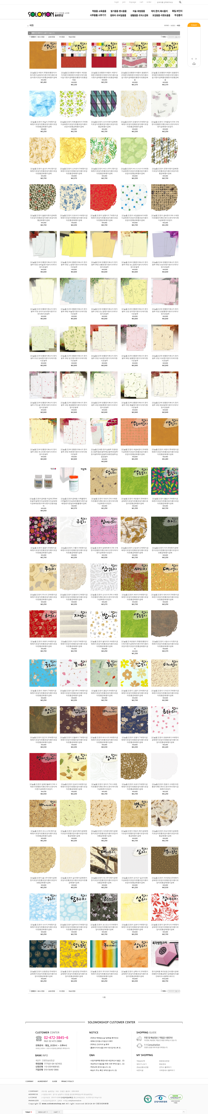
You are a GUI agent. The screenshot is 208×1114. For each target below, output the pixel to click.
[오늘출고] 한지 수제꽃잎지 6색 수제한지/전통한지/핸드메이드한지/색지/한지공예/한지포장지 (165, 124)
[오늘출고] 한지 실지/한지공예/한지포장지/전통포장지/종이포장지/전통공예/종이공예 (74, 880)
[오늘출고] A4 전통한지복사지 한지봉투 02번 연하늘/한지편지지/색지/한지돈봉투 (43, 264)
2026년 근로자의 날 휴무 (99, 1044)
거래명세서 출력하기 (167, 1070)
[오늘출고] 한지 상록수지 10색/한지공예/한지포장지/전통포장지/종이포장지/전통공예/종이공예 (134, 973)
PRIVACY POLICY (67, 1081)
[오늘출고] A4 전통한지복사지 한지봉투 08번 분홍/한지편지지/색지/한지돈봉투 (135, 358)
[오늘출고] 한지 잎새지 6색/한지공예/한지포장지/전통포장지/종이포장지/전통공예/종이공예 (74, 786)
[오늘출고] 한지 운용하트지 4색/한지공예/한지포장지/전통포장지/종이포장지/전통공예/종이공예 (165, 739)
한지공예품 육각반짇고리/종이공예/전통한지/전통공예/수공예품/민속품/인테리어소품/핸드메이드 (165, 973)
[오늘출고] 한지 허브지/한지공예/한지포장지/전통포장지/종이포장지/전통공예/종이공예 (165, 833)
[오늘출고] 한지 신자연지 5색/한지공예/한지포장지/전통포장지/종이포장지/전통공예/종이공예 (74, 171)
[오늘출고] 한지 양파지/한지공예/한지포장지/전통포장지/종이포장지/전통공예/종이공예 (74, 833)
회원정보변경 (164, 1061)
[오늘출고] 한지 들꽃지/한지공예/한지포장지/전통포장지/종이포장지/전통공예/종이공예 (43, 217)
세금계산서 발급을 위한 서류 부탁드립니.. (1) (107, 1064)
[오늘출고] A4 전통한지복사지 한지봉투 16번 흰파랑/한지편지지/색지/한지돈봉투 (165, 405)
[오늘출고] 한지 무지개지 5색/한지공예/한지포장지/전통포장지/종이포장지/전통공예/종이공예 (104, 973)
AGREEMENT (43, 1081)
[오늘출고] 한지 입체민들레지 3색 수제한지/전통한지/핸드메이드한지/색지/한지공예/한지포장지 (43, 786)
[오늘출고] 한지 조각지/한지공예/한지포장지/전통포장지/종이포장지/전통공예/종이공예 (104, 124)
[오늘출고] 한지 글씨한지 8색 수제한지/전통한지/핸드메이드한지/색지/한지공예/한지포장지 (165, 217)
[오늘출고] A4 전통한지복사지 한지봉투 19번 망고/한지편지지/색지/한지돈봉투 (74, 358)
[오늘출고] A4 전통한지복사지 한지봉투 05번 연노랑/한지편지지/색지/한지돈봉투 (135, 264)
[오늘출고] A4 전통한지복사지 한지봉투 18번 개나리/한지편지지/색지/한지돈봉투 (43, 451)
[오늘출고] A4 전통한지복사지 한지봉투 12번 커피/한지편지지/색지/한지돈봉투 (165, 358)
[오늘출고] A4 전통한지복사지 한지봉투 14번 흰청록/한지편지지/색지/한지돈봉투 (104, 405)
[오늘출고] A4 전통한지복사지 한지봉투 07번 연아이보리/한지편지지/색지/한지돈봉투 (43, 311)
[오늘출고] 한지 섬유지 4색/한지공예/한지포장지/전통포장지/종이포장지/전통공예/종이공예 (134, 927)
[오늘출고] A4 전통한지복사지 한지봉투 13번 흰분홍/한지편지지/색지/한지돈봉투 (74, 405)
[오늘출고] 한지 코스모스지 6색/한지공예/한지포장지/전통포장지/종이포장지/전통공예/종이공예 (104, 927)
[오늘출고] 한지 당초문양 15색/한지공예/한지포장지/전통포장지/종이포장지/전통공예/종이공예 (74, 973)
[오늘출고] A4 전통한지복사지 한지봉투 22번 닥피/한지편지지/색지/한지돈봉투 (104, 358)
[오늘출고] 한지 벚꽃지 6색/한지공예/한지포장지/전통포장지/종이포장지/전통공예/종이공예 (43, 550)
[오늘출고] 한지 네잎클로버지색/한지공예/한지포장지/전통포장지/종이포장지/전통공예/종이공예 (134, 217)
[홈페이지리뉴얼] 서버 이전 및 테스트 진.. (105, 1048)
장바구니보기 (142, 1064)
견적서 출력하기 (165, 1067)
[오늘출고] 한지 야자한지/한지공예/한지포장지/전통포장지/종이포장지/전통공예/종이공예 (104, 833)
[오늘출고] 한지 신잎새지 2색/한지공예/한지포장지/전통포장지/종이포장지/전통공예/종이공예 (134, 550)
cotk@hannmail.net (74, 1100)
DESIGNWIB (103, 1104)
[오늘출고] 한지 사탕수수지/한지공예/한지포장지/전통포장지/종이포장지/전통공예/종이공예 (165, 643)
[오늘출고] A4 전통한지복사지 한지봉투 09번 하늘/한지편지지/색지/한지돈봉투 (74, 311)
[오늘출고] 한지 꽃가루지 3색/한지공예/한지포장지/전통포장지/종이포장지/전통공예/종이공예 (74, 693)
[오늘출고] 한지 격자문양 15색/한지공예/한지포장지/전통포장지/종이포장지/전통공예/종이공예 (165, 880)
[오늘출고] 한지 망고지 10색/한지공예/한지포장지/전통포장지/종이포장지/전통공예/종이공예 (43, 739)
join (124, 2)
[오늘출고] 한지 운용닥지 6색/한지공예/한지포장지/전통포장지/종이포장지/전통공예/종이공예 (134, 124)
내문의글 (140, 1070)
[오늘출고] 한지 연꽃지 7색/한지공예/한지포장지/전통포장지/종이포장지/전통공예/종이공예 (134, 739)
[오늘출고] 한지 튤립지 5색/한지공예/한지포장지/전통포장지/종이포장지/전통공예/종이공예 (165, 501)
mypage (132, 2)
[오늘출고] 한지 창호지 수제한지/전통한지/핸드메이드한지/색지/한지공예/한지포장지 (165, 786)
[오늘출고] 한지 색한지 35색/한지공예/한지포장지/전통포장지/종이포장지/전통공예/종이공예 (165, 451)
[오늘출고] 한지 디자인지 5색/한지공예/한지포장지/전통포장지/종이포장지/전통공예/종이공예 (165, 693)
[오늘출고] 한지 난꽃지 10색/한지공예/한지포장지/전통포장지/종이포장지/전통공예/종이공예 (134, 693)
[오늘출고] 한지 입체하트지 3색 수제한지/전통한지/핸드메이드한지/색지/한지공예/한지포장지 (104, 550)
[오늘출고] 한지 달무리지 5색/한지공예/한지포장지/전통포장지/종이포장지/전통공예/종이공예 (74, 927)
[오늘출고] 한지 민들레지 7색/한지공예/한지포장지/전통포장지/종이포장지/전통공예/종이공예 (74, 739)
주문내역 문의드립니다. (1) (100, 1067)
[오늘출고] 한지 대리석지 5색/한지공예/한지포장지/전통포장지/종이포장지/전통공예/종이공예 (165, 597)
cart (141, 2)
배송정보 (162, 1064)
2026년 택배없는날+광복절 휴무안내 (104, 1038)
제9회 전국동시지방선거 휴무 (101, 1041)
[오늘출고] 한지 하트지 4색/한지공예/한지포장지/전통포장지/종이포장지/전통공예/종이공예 (43, 643)
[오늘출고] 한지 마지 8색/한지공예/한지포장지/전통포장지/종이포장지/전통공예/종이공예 (165, 550)
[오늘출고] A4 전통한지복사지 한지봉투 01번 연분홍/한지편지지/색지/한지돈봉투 (165, 311)
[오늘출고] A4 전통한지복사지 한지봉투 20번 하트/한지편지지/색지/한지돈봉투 (74, 451)
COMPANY (29, 1081)
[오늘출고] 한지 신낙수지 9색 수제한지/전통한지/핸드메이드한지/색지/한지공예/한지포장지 (104, 597)
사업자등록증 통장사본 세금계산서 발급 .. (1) (107, 1061)
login (116, 2)
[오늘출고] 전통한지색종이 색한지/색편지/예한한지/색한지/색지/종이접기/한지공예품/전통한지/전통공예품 (104, 75)
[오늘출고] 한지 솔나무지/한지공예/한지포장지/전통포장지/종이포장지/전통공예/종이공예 (43, 880)
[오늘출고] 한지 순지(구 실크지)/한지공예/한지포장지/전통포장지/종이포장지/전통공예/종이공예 (134, 880)
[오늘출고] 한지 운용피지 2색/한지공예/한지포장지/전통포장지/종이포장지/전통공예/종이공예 (74, 597)
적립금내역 (141, 1061)
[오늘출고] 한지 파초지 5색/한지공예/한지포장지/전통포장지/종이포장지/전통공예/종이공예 (134, 786)
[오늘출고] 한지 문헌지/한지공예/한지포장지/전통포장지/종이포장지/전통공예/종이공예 (165, 171)
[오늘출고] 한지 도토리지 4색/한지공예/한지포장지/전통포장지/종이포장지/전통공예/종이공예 (74, 217)
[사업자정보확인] (67, 1097)
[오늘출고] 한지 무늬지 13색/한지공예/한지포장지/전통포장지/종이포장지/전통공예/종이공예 (43, 597)
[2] (104, 997)
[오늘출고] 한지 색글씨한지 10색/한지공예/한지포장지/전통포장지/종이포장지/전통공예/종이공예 (134, 451)
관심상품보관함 (142, 1067)
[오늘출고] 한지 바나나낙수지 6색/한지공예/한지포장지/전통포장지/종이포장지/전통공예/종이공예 (134, 171)
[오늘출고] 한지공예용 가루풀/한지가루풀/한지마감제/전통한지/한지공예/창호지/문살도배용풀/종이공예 (74, 501)
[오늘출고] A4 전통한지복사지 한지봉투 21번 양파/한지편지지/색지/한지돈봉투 (43, 358)
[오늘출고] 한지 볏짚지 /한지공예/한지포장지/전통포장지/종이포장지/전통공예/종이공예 (134, 833)
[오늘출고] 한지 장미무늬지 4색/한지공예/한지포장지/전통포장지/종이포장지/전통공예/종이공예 (165, 927)
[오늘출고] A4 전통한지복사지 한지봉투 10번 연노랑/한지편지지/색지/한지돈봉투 (104, 311)
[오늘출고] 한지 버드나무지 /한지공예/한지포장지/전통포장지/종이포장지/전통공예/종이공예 (104, 171)
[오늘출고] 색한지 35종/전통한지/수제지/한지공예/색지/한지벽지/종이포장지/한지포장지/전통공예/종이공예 (43, 75)
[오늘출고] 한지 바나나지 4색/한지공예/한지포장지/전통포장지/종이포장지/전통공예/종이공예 (104, 739)
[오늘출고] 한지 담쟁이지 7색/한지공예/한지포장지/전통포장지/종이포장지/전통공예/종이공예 (104, 217)
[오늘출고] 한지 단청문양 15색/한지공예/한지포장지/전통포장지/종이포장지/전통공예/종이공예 (43, 973)
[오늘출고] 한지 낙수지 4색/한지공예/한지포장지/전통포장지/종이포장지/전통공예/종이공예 (43, 927)
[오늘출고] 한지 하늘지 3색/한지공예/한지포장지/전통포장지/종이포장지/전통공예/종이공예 (43, 124)
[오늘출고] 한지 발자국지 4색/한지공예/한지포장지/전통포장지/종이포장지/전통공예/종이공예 (104, 643)
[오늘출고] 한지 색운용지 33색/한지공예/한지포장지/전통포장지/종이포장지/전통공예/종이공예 (134, 501)
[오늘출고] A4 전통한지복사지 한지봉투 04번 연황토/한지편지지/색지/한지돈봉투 (104, 264)
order (149, 2)
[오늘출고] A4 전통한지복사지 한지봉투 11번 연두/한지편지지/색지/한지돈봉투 (135, 311)
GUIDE (54, 1081)
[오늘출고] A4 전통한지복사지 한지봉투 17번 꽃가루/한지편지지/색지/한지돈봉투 (43, 405)
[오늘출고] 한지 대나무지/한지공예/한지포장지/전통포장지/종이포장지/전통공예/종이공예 (104, 880)
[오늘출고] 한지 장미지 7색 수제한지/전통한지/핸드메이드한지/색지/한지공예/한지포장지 (104, 786)
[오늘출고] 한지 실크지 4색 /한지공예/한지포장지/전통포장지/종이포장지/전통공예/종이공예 (43, 171)
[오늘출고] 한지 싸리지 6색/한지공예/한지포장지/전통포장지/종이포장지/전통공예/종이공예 (134, 597)
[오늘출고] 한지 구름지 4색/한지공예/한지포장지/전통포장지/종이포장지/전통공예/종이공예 (74, 550)
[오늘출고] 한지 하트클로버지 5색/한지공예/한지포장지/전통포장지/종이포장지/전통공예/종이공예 (74, 124)
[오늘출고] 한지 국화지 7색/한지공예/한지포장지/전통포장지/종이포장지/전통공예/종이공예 (43, 693)
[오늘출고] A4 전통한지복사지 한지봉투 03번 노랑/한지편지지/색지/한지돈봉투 (74, 264)
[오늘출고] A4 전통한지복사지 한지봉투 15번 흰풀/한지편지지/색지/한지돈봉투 (135, 405)
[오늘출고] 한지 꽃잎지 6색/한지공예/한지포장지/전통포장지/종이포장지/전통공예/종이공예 (104, 693)
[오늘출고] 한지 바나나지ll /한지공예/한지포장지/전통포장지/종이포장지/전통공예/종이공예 (43, 833)
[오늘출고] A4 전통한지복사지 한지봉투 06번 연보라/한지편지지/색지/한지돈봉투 (165, 264)
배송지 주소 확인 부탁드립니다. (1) (103, 1070)
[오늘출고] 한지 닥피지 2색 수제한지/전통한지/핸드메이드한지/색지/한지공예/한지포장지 (104, 501)
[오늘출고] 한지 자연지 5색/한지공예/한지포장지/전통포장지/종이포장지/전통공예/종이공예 (74, 643)
